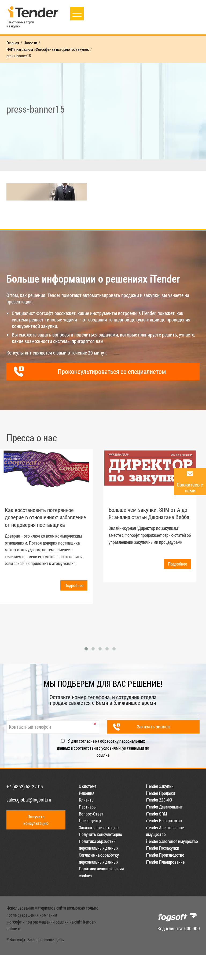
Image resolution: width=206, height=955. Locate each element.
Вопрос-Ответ (91, 814)
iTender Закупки (160, 786)
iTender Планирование (165, 862)
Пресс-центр (90, 820)
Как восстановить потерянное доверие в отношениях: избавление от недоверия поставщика (45, 517)
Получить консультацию (100, 834)
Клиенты (86, 800)
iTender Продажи (160, 793)
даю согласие (82, 741)
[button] (86, 649)
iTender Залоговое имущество (172, 841)
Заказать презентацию (99, 827)
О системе (87, 786)
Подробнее (73, 585)
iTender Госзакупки (162, 848)
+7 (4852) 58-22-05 (24, 786)
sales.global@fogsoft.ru (28, 799)
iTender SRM (156, 814)
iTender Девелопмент (164, 807)
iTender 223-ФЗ (159, 800)
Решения (86, 793)
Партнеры (88, 807)
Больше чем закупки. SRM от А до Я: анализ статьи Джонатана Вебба (149, 513)
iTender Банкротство (164, 820)
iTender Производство (165, 855)
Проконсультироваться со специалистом (112, 371)
